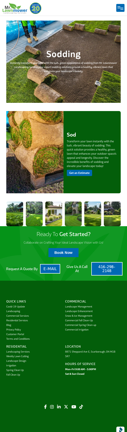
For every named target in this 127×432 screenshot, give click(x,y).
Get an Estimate (79, 173)
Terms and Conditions (18, 338)
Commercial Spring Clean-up (80, 325)
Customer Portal (15, 334)
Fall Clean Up (13, 374)
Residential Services (17, 320)
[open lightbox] (35, 152)
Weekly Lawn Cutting (17, 356)
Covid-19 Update (15, 306)
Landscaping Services (18, 351)
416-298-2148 (106, 269)
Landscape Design (16, 360)
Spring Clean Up (15, 370)
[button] (120, 8)
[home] (14, 8)
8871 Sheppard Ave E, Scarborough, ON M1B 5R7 (90, 354)
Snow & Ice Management (78, 315)
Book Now (63, 253)
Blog (8, 325)
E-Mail (50, 269)
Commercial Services (17, 315)
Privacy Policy (13, 329)
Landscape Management (78, 306)
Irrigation (11, 365)
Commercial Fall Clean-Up (79, 320)
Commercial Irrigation (76, 329)
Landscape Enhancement (79, 311)
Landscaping (13, 311)
